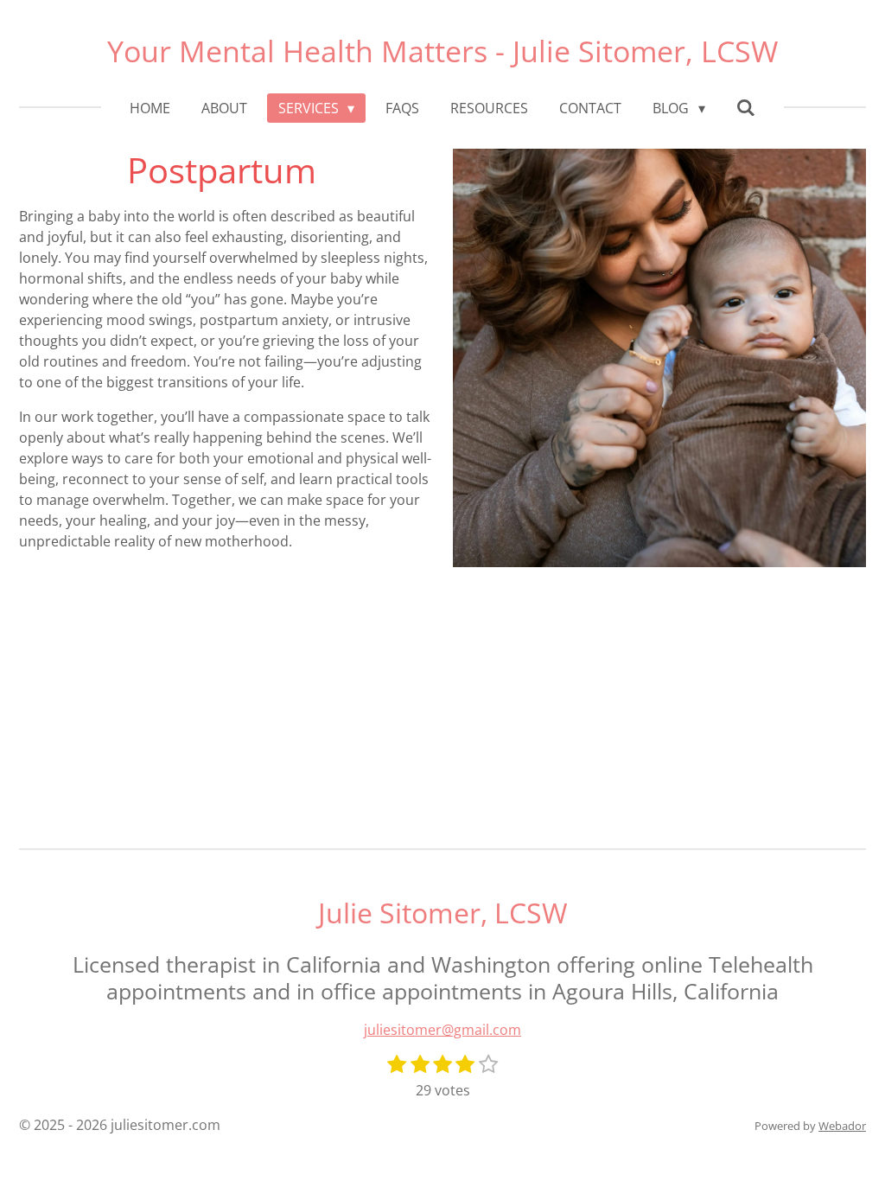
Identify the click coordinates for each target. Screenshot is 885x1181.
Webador (842, 1125)
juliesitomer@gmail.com (442, 1029)
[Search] (746, 107)
